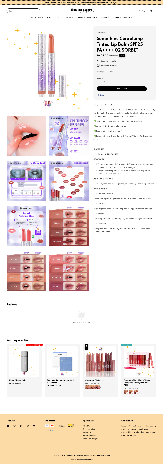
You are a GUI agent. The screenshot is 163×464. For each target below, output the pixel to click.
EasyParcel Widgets (90, 439)
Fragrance (115, 17)
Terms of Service (76, 459)
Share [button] (102, 95)
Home (33, 17)
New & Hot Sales (44, 17)
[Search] (36, 11)
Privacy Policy (88, 459)
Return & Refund (89, 435)
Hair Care (103, 17)
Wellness (126, 17)
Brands (57, 17)
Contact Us (87, 432)
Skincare (68, 17)
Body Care (91, 17)
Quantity (100, 78)
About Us (86, 426)
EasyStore (106, 455)
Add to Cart (122, 88)
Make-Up (79, 17)
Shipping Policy (89, 429)
